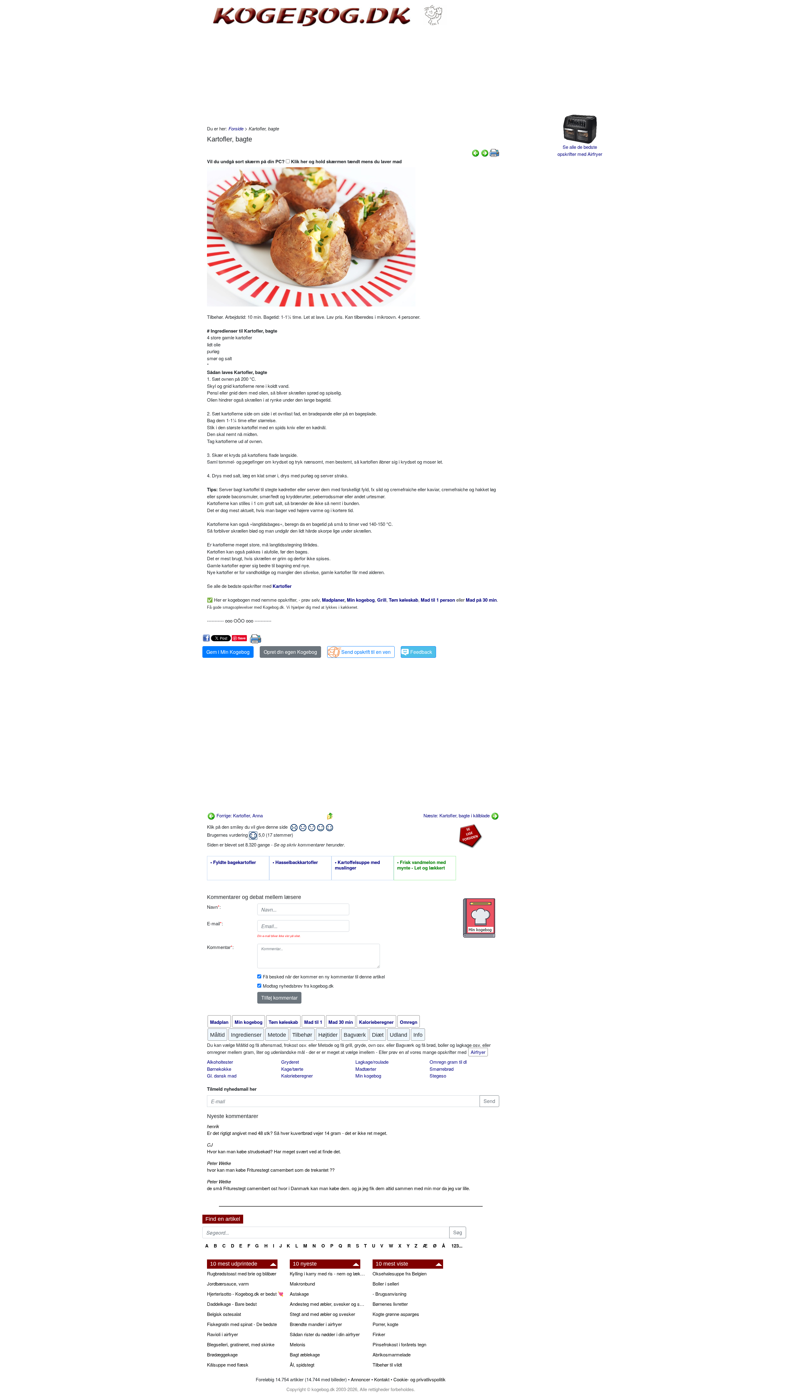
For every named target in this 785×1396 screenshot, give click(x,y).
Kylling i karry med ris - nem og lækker (328, 1273)
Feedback (421, 651)
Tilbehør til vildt (387, 1364)
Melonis (297, 1344)
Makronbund (302, 1283)
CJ (210, 1144)
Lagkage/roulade (372, 1062)
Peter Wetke (219, 1163)
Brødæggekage (222, 1354)
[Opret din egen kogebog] (479, 918)
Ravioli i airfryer (222, 1334)
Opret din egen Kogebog (290, 651)
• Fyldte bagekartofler (233, 862)
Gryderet (290, 1062)
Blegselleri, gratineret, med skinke (240, 1344)
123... (456, 1245)
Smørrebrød (442, 1069)
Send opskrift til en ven (366, 651)
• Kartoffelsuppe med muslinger (357, 865)
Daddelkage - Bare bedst (232, 1304)
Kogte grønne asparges (396, 1314)
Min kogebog (368, 1075)
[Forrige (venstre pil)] (475, 152)
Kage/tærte (292, 1069)
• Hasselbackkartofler (295, 862)
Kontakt (381, 1379)
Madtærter (365, 1069)
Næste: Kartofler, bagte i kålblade (457, 815)
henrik (213, 1126)
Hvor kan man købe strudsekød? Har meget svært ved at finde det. (274, 1151)
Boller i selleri (386, 1283)
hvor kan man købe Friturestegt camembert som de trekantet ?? (271, 1170)
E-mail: (215, 923)
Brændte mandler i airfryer (316, 1324)
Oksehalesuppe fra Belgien (400, 1273)
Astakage (299, 1293)
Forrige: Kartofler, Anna (239, 815)
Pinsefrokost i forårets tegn (399, 1344)
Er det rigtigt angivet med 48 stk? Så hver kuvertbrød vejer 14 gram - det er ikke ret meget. (297, 1133)
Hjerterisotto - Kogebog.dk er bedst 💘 (245, 1293)
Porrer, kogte (385, 1324)
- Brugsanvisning (389, 1293)
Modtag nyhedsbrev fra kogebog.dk (298, 985)
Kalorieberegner (297, 1075)
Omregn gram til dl (448, 1062)
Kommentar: (220, 947)
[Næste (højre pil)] (484, 152)
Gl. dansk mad (221, 1075)
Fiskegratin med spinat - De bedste (242, 1324)
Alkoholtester (220, 1062)
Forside (235, 128)
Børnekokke (219, 1069)
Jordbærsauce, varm (228, 1283)
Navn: (214, 907)
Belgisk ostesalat (224, 1314)
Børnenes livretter (390, 1304)
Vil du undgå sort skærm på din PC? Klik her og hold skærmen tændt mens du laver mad (304, 161)
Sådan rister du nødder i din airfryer (325, 1334)
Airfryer (478, 1052)
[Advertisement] (353, 76)
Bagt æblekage (305, 1354)
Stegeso (438, 1075)
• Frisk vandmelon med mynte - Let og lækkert (421, 865)
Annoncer (360, 1379)
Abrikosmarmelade (392, 1354)
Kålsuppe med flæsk (227, 1364)
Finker (379, 1334)
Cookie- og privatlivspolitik (419, 1379)
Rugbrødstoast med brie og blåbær (241, 1273)
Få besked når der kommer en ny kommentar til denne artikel (324, 976)
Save (242, 638)
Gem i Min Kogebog (228, 651)
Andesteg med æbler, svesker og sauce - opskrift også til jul (328, 1304)
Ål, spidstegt (302, 1364)
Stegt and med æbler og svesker (322, 1314)
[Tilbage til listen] (330, 815)
